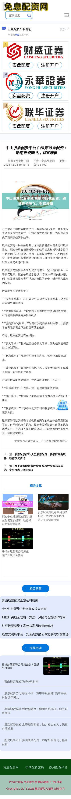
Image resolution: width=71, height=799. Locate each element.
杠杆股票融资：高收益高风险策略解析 (27, 625)
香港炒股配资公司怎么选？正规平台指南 (20, 666)
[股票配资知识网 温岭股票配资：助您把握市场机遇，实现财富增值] (53, 501)
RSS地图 (43, 782)
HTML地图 (55, 782)
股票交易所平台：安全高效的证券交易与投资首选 (35, 634)
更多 (63, 29)
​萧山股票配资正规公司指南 (21, 681)
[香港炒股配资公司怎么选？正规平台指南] (17, 538)
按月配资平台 (58, 767)
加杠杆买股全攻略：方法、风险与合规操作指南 (34, 617)
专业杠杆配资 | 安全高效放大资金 (24, 608)
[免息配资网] (25, 6)
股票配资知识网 (44, 788)
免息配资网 (11, 767)
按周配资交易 (35, 767)
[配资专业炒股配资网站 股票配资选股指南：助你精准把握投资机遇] (17, 503)
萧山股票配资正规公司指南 (20, 600)
